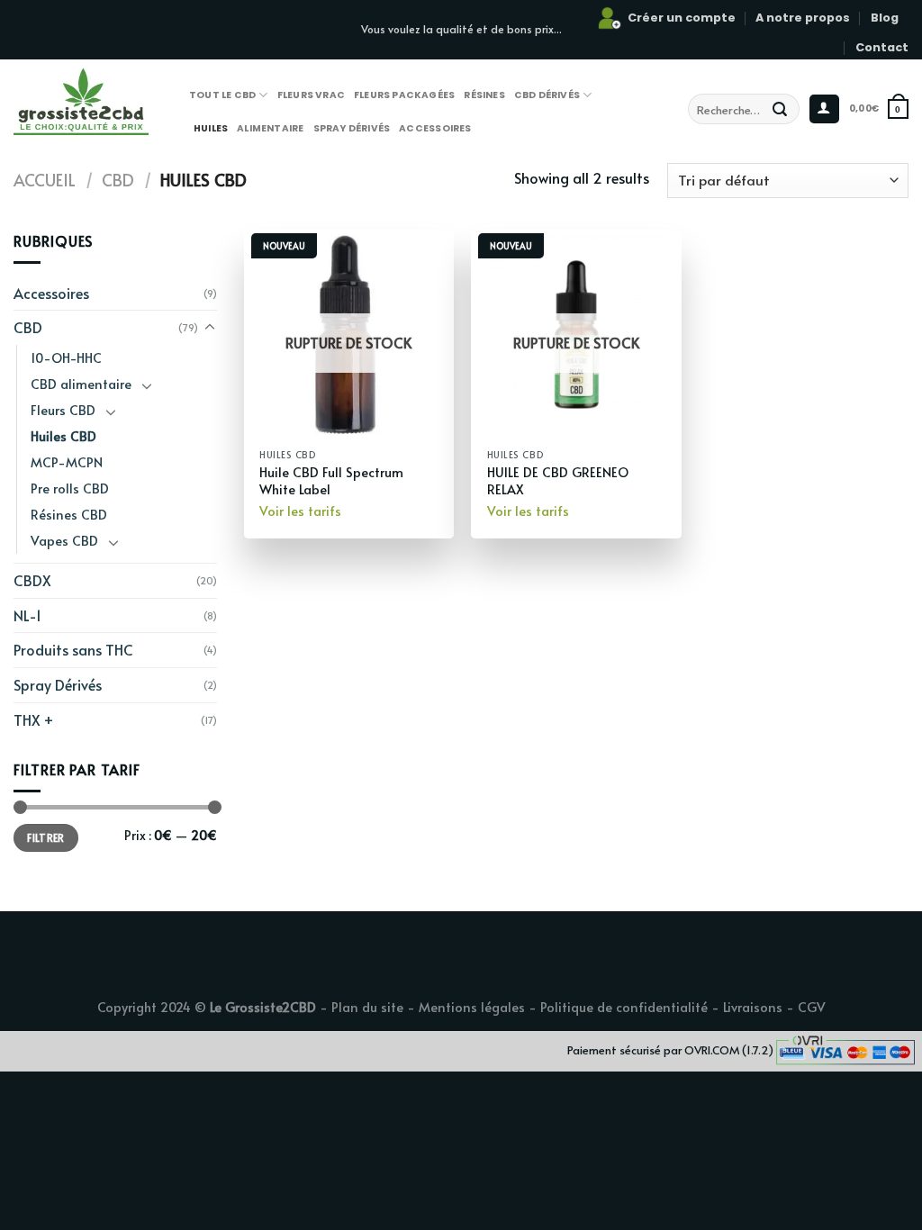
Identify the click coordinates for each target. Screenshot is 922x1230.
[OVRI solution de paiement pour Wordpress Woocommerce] (845, 1048)
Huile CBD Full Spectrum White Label (331, 480)
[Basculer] (210, 328)
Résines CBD (69, 514)
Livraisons (752, 1007)
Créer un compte (682, 17)
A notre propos (802, 17)
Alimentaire (270, 128)
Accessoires (435, 128)
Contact (881, 47)
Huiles (211, 128)
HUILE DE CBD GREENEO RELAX (557, 480)
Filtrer (46, 837)
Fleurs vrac (311, 95)
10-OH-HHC (66, 357)
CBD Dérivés (547, 95)
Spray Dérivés (352, 128)
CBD (118, 179)
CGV (812, 1007)
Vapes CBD (64, 540)
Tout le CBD (222, 95)
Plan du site (367, 1007)
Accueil (45, 179)
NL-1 (27, 615)
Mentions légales (472, 1007)
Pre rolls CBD (70, 488)
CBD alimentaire (81, 384)
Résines (484, 95)
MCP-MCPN (67, 462)
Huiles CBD (63, 436)
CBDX (32, 580)
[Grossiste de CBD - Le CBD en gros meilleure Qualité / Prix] (110, 99)
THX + (33, 719)
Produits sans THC (73, 649)
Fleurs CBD (63, 410)
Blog (885, 17)
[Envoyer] (779, 109)
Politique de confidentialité (624, 1007)
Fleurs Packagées (404, 95)
